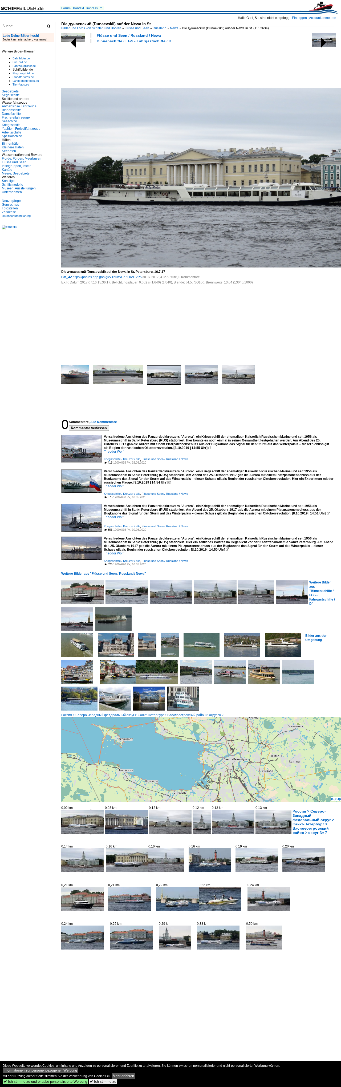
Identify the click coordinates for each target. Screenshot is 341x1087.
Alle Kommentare (103, 422)
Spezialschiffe (12, 136)
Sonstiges (9, 181)
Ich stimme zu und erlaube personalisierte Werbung (45, 1082)
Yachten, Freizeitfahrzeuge (21, 129)
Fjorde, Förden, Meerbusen (21, 158)
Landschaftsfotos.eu (26, 80)
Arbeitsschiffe (11, 132)
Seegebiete (10, 91)
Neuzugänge (11, 201)
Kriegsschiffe (11, 125)
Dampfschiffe (11, 114)
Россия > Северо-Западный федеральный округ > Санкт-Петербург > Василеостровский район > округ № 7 (142, 715)
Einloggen (299, 18)
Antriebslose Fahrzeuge (19, 106)
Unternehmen (12, 192)
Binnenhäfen (11, 143)
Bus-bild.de (20, 62)
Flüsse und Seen (137, 28)
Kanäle (7, 170)
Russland (160, 28)
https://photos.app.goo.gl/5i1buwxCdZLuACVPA (107, 277)
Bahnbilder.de (21, 58)
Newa (174, 28)
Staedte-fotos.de (23, 77)
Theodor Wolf (113, 451)
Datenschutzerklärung (16, 215)
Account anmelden (322, 18)
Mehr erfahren (123, 1076)
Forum (66, 8)
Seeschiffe (9, 121)
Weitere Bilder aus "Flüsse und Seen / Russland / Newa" (103, 573)
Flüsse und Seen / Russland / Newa (129, 35)
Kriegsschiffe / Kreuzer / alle (122, 459)
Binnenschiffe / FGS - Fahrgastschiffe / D (134, 41)
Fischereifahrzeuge (16, 117)
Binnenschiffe (12, 110)
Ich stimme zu (103, 1082)
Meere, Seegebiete (16, 173)
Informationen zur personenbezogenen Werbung (40, 1070)
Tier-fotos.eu (21, 84)
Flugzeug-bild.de (23, 73)
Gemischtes (10, 204)
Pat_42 (66, 277)
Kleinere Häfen (13, 147)
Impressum (94, 8)
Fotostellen (10, 208)
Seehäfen (9, 151)
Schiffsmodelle (12, 184)
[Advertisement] (158, 65)
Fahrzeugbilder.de (24, 65)
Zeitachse (9, 212)
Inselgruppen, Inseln (16, 166)
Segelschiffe (11, 95)
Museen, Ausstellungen (19, 188)
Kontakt (78, 8)
